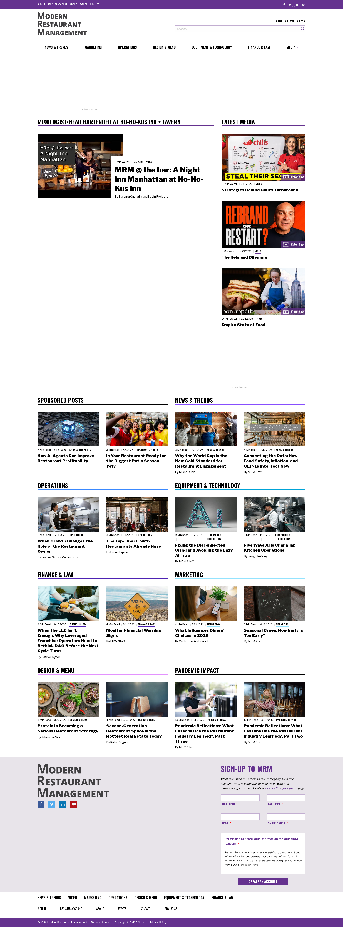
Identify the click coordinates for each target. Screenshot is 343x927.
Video (149, 162)
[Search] (302, 28)
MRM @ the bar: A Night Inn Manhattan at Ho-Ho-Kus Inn (159, 179)
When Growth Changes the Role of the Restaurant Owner (65, 546)
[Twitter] (290, 4)
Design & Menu (78, 720)
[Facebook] (284, 4)
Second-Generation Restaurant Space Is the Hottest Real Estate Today (134, 731)
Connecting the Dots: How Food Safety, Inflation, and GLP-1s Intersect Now (271, 461)
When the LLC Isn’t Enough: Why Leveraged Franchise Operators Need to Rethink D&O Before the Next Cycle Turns (68, 640)
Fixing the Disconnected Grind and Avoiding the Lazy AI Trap (204, 550)
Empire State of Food (243, 324)
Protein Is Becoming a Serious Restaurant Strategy (68, 728)
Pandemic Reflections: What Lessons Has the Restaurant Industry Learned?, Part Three (204, 733)
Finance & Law (77, 624)
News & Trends (215, 449)
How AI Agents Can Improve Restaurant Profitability (66, 458)
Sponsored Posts (80, 449)
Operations (76, 535)
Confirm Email (276, 822)
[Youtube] (303, 4)
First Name (228, 803)
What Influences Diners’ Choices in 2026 (199, 633)
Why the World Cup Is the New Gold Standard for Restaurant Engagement (201, 461)
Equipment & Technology (214, 537)
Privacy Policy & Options (281, 788)
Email (225, 822)
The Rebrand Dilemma (244, 257)
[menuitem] (41, 4)
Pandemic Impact (218, 720)
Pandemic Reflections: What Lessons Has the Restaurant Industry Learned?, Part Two (273, 731)
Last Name (274, 803)
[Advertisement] (171, 82)
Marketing (213, 624)
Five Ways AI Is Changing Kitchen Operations (269, 548)
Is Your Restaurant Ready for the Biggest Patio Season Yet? (136, 461)
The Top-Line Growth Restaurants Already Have (133, 544)
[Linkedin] (296, 4)
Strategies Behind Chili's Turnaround (260, 189)
